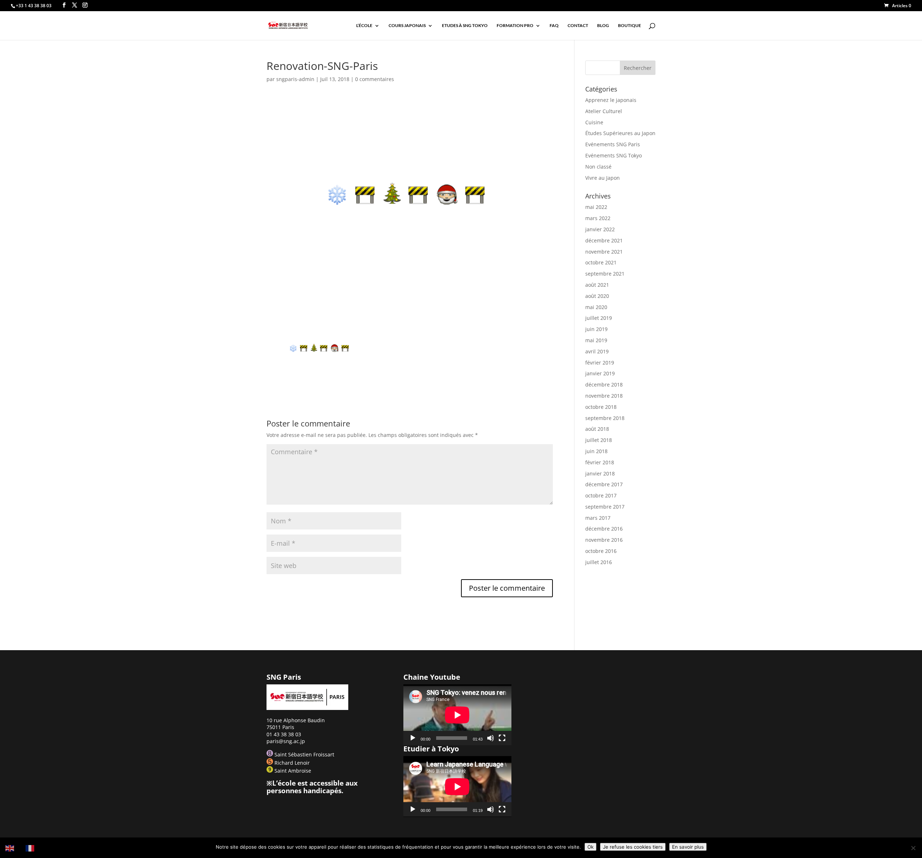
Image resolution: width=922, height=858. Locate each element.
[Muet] (490, 738)
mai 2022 (596, 207)
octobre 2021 (601, 262)
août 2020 (597, 295)
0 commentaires (374, 79)
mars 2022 (597, 218)
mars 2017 (597, 517)
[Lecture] (412, 738)
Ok (590, 847)
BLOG (603, 25)
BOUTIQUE (629, 25)
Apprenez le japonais (610, 100)
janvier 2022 (600, 229)
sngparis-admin (295, 79)
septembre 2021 (605, 273)
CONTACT (578, 25)
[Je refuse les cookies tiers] (913, 848)
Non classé (598, 166)
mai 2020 (596, 307)
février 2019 (599, 362)
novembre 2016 (604, 539)
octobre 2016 (601, 551)
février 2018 (599, 462)
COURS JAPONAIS (407, 25)
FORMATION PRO (515, 25)
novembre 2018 (604, 395)
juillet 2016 (598, 562)
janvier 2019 (600, 373)
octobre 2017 (601, 495)
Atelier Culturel (603, 111)
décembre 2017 (604, 484)
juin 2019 (596, 329)
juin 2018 (596, 451)
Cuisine (594, 122)
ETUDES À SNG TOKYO (465, 25)
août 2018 (597, 428)
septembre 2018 (605, 418)
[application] (457, 714)
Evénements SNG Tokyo (613, 155)
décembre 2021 (604, 240)
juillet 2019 (598, 317)
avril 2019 (597, 351)
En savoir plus (688, 847)
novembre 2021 (604, 251)
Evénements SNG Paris (612, 144)
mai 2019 (596, 340)
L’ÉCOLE (364, 25)
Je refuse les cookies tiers (633, 847)
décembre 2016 (604, 528)
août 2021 (597, 284)
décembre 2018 (604, 384)
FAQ (554, 25)
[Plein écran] (502, 738)
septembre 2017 (605, 506)
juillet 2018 (598, 440)
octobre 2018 (601, 406)
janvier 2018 (600, 473)
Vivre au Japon (602, 177)
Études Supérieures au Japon (620, 133)
